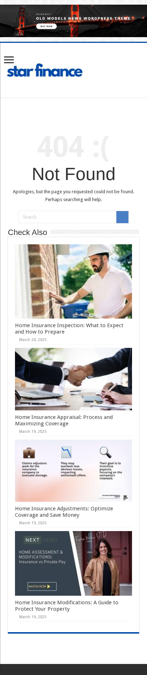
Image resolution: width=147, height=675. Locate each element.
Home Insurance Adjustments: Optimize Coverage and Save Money (64, 511)
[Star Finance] (73, 69)
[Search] (122, 217)
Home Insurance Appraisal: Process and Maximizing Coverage (64, 420)
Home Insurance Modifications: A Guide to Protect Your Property (66, 605)
